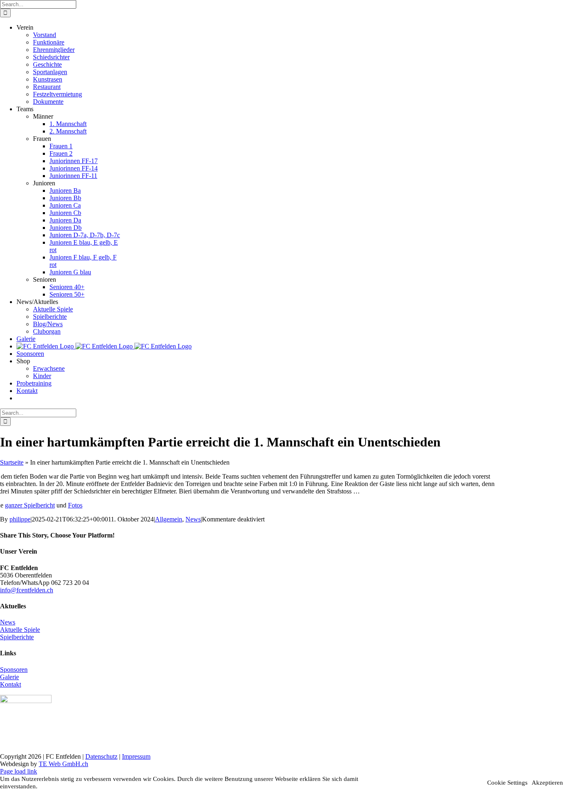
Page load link (18, 771)
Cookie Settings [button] (507, 782)
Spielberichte (17, 636)
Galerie (9, 676)
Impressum (136, 756)
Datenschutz (101, 756)
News (193, 519)
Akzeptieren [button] (547, 782)
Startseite (11, 462)
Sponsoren (14, 669)
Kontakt (10, 684)
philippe (19, 519)
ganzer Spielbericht (30, 505)
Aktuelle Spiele (20, 629)
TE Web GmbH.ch (63, 763)
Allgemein (168, 519)
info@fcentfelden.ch (26, 590)
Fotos (75, 505)
